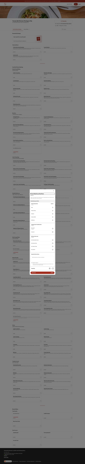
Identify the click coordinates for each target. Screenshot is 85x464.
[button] (42, 273)
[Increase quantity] (53, 268)
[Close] (54, 191)
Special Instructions (35, 254)
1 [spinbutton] (51, 268)
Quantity (33, 268)
